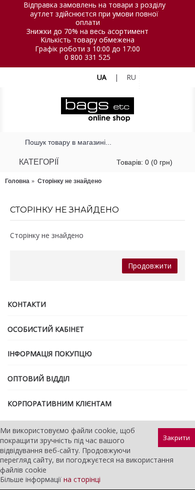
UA (101, 77)
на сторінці (82, 479)
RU (131, 77)
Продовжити (150, 265)
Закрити (176, 437)
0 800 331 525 (87, 57)
